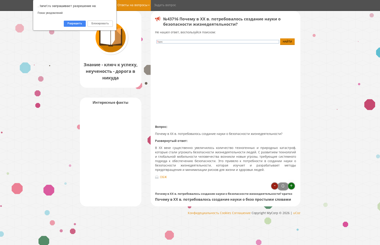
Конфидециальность (203, 213)
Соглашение (241, 213)
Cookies (225, 213)
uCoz (296, 213)
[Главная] (110, 55)
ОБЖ (163, 177)
